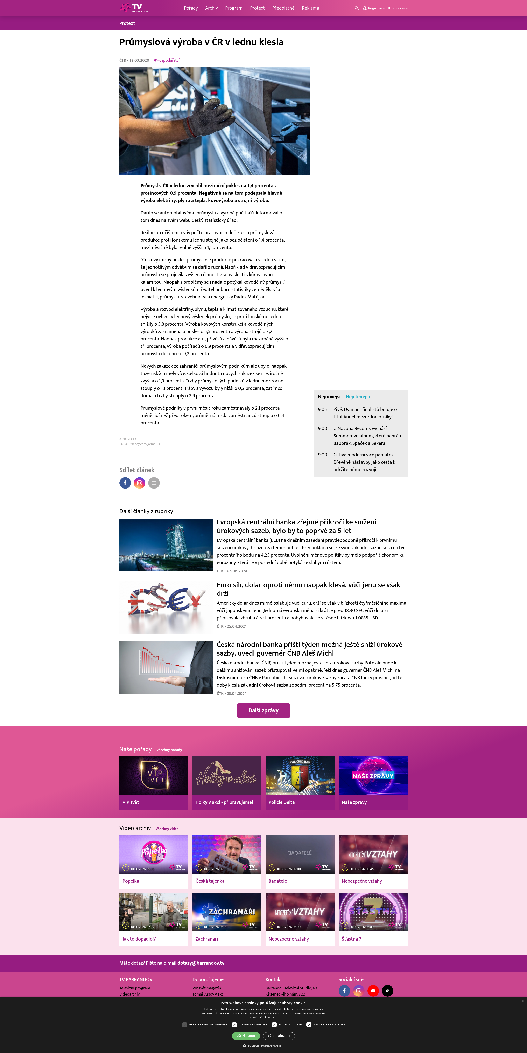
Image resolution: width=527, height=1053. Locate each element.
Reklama (310, 8)
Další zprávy (263, 710)
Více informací (268, 1017)
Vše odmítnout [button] (279, 1036)
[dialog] (263, 1025)
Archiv (211, 8)
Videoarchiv (129, 994)
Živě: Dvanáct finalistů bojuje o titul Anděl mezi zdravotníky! (365, 413)
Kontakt (274, 980)
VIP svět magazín (206, 988)
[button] (263, 1045)
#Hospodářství (167, 60)
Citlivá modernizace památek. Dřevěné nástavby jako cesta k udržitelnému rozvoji (364, 462)
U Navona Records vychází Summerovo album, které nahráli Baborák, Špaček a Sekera (367, 435)
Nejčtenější (358, 397)
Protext (257, 8)
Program (234, 8)
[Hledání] (357, 8)
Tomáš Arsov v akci (208, 994)
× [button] (522, 1001)
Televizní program (134, 988)
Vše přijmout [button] (246, 1036)
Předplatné (283, 8)
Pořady (191, 8)
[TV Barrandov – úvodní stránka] (133, 8)
